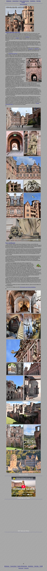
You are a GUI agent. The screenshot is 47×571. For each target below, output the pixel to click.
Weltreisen (9, 1)
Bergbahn (28, 36)
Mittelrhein (37, 48)
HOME (23, 2)
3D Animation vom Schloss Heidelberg (28, 287)
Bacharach (30, 48)
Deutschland (15, 1)
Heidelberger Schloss (12, 53)
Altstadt (17, 38)
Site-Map (38, 1)
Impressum (26, 568)
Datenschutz (21, 568)
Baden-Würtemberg (24, 1)
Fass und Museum (23, 4)
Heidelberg (32, 1)
